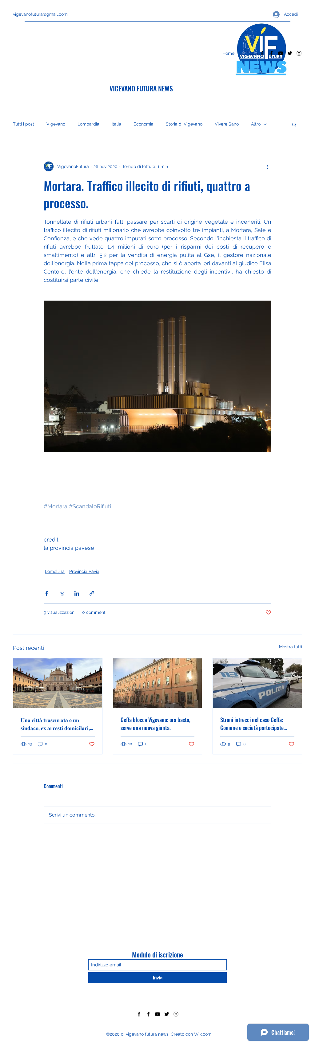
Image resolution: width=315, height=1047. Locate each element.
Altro (256, 124)
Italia (116, 124)
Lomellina (55, 571)
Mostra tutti (290, 646)
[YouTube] (280, 53)
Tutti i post (23, 124)
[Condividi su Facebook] (47, 593)
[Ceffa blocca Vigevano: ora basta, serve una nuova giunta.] (157, 683)
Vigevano (55, 124)
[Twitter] (290, 53)
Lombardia (88, 124)
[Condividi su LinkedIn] (77, 593)
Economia (144, 124)
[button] (294, 124)
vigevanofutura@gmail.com (40, 14)
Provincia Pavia (84, 571)
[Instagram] (299, 53)
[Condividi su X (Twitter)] (62, 593)
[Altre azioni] (267, 166)
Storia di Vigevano (184, 124)
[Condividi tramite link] (92, 593)
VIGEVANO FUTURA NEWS (141, 88)
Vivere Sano (227, 124)
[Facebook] (262, 53)
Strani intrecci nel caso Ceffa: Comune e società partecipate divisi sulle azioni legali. (252, 724)
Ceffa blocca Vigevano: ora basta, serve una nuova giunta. (155, 724)
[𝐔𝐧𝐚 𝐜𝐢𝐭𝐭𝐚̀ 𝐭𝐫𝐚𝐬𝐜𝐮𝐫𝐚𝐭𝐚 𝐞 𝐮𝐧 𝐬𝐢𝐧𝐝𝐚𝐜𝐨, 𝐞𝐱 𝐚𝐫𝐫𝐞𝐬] (57, 683)
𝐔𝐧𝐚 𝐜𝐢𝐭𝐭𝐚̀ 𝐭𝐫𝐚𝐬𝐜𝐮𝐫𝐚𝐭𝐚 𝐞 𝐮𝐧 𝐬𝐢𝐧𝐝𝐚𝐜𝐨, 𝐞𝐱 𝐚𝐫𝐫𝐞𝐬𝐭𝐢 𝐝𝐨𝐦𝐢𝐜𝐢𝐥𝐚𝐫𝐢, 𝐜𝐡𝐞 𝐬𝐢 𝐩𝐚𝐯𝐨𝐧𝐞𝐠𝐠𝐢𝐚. (55, 724)
